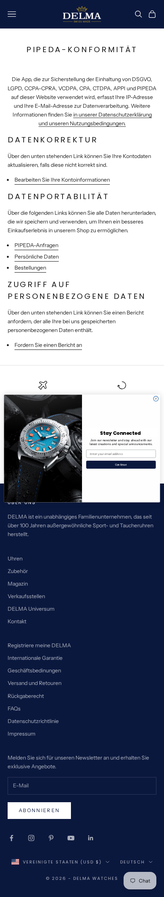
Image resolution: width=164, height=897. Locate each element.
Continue (121, 465)
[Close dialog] (155, 398)
